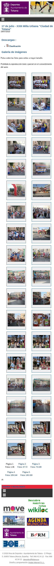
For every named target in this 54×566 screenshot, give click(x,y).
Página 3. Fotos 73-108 (36, 465)
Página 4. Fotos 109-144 (11, 473)
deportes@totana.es (31, 560)
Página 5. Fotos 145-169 (26, 473)
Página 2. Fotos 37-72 (22, 465)
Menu (27, 19)
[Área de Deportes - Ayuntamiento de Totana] (15, 8)
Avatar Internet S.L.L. (36, 563)
